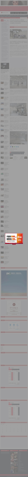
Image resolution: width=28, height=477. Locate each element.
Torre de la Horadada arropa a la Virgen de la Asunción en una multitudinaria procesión (6, 83)
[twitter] (27, 10)
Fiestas (18, 15)
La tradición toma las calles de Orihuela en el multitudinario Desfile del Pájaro (6, 217)
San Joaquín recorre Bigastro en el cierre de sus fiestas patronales (6, 93)
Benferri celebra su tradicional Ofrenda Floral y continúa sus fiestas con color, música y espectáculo (6, 116)
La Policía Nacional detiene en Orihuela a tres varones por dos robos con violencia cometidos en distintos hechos (5, 31)
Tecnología (5, 16)
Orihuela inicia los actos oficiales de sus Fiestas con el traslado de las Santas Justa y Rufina (6, 226)
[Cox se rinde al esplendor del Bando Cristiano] (2, 221)
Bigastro (9, 6)
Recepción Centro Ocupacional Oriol (15, 153)
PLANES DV (9, 16)
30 (25, 431)
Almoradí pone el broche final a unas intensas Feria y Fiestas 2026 (6, 142)
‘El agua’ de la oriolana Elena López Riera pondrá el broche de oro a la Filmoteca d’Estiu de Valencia (5, 55)
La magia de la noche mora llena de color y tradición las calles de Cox (6, 253)
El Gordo (2, 348)
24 (2, 431)
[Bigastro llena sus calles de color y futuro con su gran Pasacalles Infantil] (2, 121)
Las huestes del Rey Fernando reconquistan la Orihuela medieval (6, 180)
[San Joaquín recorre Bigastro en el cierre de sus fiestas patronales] (2, 93)
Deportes (15, 15)
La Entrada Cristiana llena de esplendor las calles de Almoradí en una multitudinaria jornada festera (6, 147)
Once (1, 350)
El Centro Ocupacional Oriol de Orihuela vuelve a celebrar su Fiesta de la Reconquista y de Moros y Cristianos (6, 196)
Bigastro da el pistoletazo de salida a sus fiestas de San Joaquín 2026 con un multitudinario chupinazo (6, 131)
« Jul (1, 434)
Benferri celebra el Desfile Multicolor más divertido (6, 89)
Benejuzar (20, 466)
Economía (7, 15)
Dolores (18, 6)
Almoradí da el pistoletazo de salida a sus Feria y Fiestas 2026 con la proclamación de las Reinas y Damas (6, 174)
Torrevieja (4, 6)
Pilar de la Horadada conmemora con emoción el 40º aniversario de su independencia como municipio (6, 163)
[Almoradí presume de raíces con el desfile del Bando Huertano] (2, 169)
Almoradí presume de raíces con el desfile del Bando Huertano (6, 169)
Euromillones (2, 349)
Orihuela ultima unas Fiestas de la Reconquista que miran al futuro (6, 257)
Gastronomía (2, 16)
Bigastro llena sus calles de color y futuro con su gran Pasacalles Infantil (6, 121)
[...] (8, 79)
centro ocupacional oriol (15, 152)
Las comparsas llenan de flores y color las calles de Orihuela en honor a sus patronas (6, 201)
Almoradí (7, 6)
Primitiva (2, 347)
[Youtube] (26, 10)
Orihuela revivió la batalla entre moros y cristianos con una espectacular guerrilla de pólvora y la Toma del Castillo (6, 190)
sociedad (22, 153)
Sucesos (4, 15)
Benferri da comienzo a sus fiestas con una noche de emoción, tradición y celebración (6, 137)
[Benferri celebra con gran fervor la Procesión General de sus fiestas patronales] (2, 104)
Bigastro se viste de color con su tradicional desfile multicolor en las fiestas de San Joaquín (6, 110)
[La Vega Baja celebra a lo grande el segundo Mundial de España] (2, 207)
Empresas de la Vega (21, 469)
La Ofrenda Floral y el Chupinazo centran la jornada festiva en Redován (5, 23)
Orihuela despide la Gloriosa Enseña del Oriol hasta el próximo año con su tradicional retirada (6, 211)
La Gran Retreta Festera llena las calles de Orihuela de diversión (6, 184)
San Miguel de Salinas (21, 467)
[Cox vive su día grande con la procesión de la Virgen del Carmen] (2, 231)
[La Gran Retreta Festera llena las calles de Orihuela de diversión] (2, 184)
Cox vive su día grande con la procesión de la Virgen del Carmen (6, 231)
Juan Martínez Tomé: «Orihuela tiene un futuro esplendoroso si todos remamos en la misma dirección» (6, 242)
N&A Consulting (19, 476)
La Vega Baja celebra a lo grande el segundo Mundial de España (6, 207)
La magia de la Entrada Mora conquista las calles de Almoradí (6, 153)
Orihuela (1, 6)
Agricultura (23, 15)
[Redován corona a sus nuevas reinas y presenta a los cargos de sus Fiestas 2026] (5, 66)
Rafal (16, 6)
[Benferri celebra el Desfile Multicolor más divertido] (2, 89)
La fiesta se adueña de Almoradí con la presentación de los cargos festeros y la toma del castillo (6, 158)
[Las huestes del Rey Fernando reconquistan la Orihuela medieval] (2, 180)
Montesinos (21, 6)
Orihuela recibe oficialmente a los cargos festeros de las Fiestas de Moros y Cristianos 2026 (6, 247)
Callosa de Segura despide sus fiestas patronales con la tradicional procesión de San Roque (6, 98)
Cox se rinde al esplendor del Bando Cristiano (6, 221)
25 (6, 431)
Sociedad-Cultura (11, 15)
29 (21, 431)
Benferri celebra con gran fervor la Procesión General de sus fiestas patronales (6, 104)
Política (1, 15)
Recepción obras (22, 152)
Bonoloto (2, 346)
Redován (14, 6)
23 (25, 430)
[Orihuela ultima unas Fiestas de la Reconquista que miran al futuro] (2, 257)
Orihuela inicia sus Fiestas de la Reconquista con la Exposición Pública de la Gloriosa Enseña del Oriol (6, 236)
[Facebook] (24, 10)
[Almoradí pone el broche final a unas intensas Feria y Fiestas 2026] (2, 142)
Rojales (12, 6)
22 (21, 430)
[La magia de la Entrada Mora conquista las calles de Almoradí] (2, 153)
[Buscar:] (23, 17)
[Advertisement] (18, 62)
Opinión (21, 15)
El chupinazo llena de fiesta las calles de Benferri (6, 126)
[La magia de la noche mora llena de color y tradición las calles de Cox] (2, 253)
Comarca (20, 468)
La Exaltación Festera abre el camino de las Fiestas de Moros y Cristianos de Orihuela (6, 262)
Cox (19, 462)
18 (6, 430)
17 (2, 430)
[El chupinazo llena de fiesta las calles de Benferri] (2, 126)
